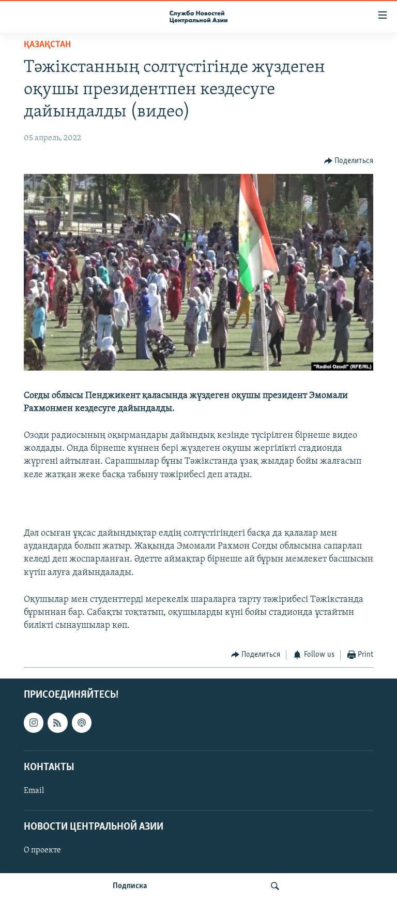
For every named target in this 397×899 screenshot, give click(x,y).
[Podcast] (81, 722)
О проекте (42, 850)
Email (34, 791)
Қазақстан (47, 45)
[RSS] (57, 722)
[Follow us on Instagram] (33, 722)
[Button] (349, 161)
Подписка (130, 886)
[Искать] (275, 886)
